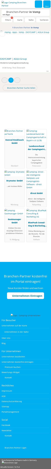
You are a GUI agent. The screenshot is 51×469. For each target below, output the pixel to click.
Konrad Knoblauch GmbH (14, 141)
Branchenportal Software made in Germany (18, 461)
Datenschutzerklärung (12, 401)
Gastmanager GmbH (14, 221)
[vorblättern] (43, 43)
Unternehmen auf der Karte (14, 325)
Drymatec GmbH (14, 180)
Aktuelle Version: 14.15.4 (10, 467)
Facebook (6, 425)
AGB (3, 396)
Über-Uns (6, 338)
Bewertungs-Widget (11, 372)
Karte (19, 20)
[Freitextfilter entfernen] (38, 4)
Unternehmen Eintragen (26, 295)
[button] (5, 80)
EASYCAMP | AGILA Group (13, 58)
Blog (4, 343)
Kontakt (8, 377)
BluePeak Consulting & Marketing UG (36, 224)
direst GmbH (36, 193)
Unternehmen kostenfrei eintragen (17, 362)
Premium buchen (12, 367)
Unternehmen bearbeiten (13, 356)
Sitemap (5, 406)
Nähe (31, 20)
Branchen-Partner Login (15, 447)
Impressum (7, 391)
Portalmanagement (10, 412)
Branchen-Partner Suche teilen (21, 88)
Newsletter (7, 430)
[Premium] (45, 107)
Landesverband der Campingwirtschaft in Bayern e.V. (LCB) (36, 148)
